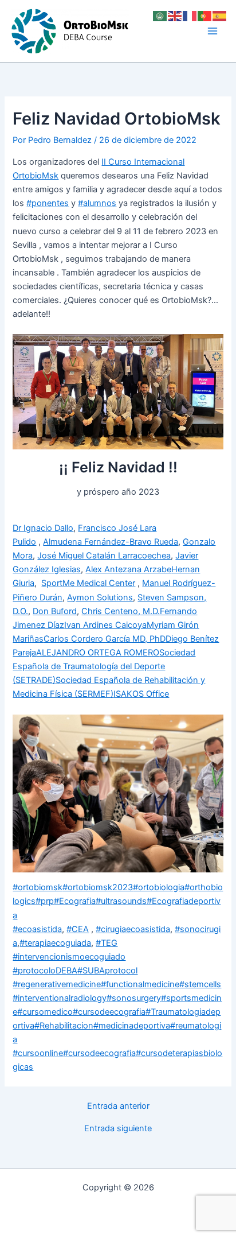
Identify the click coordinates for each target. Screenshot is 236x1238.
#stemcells (200, 984)
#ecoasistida (37, 929)
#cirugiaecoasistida (133, 929)
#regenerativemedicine (57, 984)
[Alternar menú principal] (212, 31)
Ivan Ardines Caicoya (105, 625)
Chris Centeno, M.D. (120, 611)
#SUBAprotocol (107, 970)
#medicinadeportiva (131, 1025)
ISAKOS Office (141, 694)
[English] (175, 15)
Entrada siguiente (118, 1128)
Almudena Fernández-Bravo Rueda (110, 542)
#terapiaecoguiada (55, 943)
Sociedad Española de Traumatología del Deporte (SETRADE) (104, 666)
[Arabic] (160, 15)
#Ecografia (75, 901)
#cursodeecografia (109, 1012)
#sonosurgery (134, 998)
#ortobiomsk (37, 887)
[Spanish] (220, 15)
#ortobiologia (158, 887)
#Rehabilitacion (63, 1025)
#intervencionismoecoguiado (69, 957)
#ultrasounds (121, 901)
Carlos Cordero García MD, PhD (105, 639)
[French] (190, 15)
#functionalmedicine (140, 984)
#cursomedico (45, 1012)
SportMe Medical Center (88, 583)
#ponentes (47, 203)
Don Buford (55, 611)
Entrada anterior (118, 1106)
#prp (45, 901)
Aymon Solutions (100, 597)
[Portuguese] (205, 15)
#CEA (77, 929)
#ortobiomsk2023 (97, 887)
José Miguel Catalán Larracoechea (104, 555)
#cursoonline (38, 1053)
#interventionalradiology (60, 998)
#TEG (106, 943)
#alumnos (97, 203)
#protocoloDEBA (45, 970)
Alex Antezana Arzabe (128, 569)
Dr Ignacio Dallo (43, 528)
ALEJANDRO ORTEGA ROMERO (97, 652)
